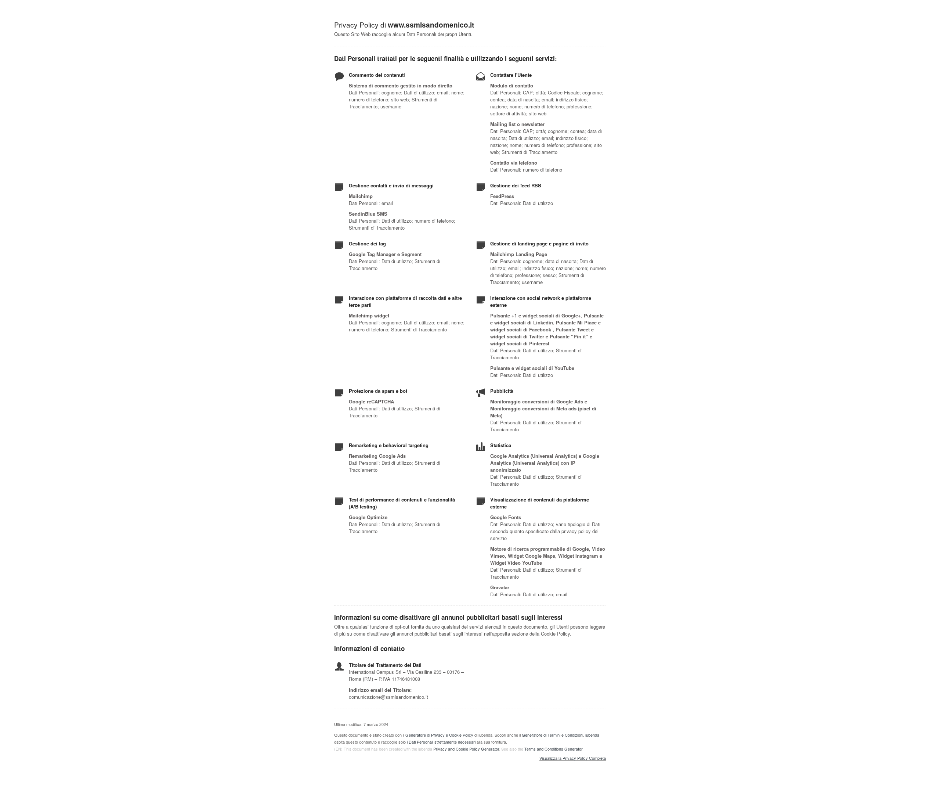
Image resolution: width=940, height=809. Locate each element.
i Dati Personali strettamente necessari (441, 742)
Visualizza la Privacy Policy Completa (572, 758)
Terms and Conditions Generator (553, 749)
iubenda (592, 735)
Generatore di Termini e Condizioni (552, 735)
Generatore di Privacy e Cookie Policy (439, 735)
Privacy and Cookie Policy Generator (466, 749)
